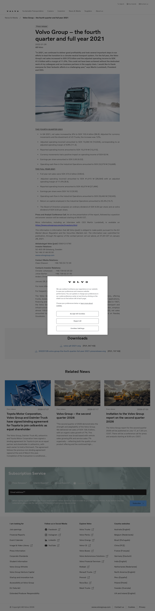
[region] (77, 305)
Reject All (77, 321)
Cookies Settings (78, 328)
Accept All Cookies (77, 314)
